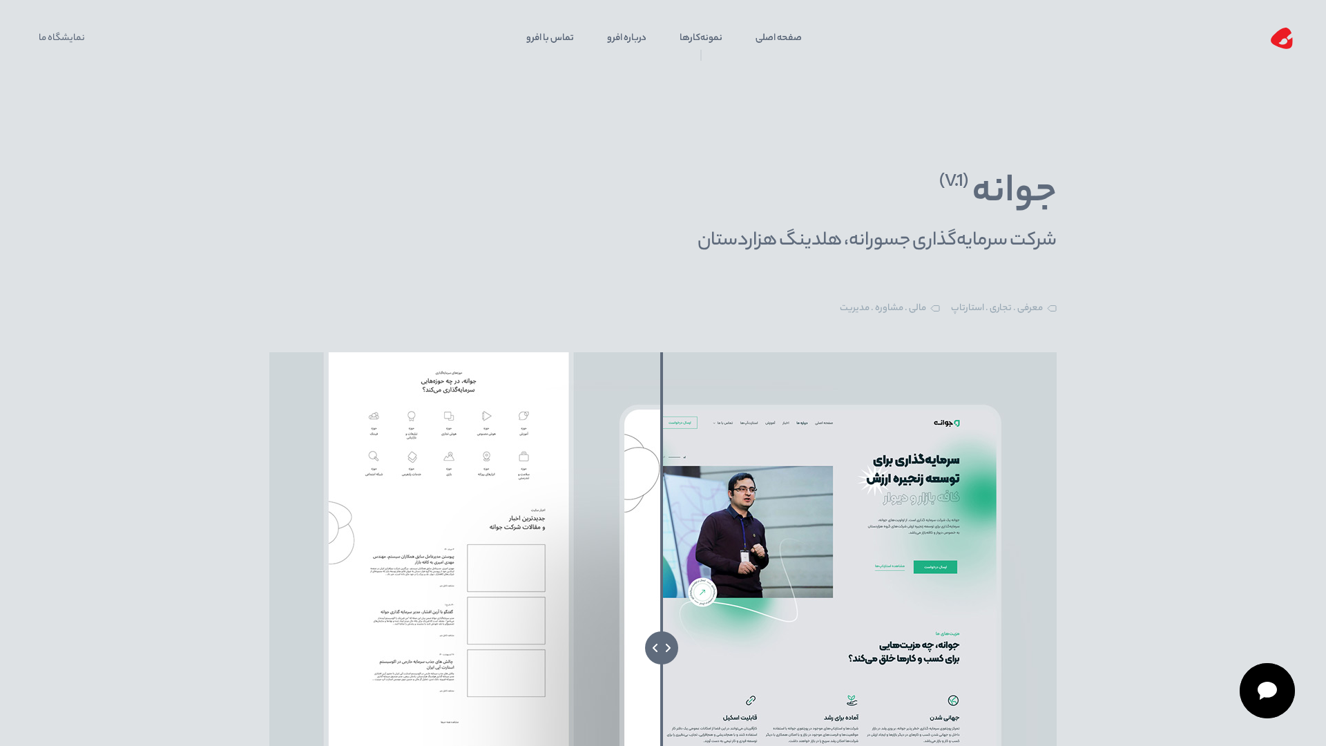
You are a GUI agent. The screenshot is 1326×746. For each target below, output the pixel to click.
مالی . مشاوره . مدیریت (883, 308)
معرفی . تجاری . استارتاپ (997, 308)
